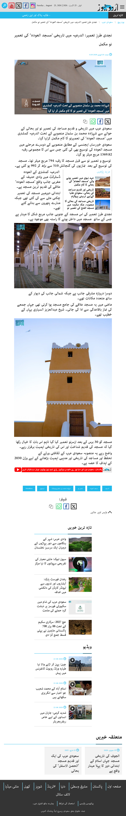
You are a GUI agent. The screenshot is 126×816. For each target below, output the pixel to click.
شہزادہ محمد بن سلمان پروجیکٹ (61, 488)
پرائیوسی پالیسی (87, 803)
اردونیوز (42, 488)
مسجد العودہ (94, 488)
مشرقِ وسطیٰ (79, 786)
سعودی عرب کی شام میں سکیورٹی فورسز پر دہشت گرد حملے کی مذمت (51, 606)
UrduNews (29, 488)
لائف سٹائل (63, 794)
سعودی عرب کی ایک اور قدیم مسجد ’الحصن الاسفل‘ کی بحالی (65, 763)
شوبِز (38, 786)
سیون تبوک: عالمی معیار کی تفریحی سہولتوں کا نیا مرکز (50, 561)
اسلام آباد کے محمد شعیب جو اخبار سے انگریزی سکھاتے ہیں (51, 693)
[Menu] (122, 7)
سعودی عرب (107, 22)
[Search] (4, 5)
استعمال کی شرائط (67, 803)
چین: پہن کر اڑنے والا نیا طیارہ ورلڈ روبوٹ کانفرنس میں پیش (50, 668)
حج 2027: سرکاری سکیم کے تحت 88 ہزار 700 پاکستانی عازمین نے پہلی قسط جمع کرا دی (51, 628)
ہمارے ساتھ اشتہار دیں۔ (43, 803)
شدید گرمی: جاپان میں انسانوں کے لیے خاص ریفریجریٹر (53, 717)
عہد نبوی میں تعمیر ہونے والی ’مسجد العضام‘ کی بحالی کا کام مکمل (80, 181)
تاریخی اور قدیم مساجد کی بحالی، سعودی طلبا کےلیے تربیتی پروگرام (81, 193)
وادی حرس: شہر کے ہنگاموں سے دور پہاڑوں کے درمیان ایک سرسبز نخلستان (50, 543)
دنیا (63, 786)
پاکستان (97, 786)
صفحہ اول (114, 786)
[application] (63, 87)
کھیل (27, 786)
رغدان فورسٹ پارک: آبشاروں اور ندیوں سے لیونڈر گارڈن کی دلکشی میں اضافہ (52, 586)
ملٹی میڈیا (12, 786)
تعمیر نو (80, 488)
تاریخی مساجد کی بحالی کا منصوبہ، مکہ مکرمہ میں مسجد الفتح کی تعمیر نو (79, 204)
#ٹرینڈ (51, 786)
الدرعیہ (107, 488)
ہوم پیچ (121, 22)
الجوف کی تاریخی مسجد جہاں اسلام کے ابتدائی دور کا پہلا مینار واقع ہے (103, 763)
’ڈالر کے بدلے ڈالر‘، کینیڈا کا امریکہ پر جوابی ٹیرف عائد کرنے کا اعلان (69, 15)
